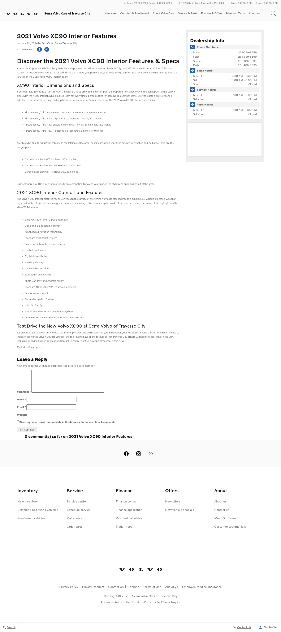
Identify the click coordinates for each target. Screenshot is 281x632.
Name (21, 399)
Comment (24, 391)
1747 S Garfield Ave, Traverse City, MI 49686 (202, 3)
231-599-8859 (247, 52)
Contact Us (116, 587)
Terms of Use (152, 587)
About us (254, 13)
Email (21, 407)
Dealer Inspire (171, 602)
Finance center (126, 501)
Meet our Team (235, 13)
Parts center (75, 518)
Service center (77, 501)
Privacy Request (93, 587)
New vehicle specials (179, 509)
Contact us (221, 509)
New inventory (27, 501)
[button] (273, 13)
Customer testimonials (230, 526)
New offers (172, 501)
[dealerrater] (151, 453)
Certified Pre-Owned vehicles (37, 509)
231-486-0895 (247, 65)
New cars (110, 13)
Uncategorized (36, 347)
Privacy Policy (68, 587)
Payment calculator (129, 518)
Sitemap (133, 587)
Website (22, 414)
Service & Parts (187, 13)
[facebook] (126, 453)
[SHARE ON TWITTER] (46, 49)
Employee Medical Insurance (202, 587)
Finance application (129, 509)
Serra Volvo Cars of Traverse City (59, 43)
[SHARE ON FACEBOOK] (39, 49)
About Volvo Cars (163, 14)
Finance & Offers (211, 13)
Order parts (75, 526)
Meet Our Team (225, 518)
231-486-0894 (247, 61)
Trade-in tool (124, 526)
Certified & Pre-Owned (134, 13)
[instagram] (138, 453)
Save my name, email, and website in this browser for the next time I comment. (67, 421)
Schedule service (78, 509)
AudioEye (171, 587)
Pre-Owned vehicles (31, 518)
